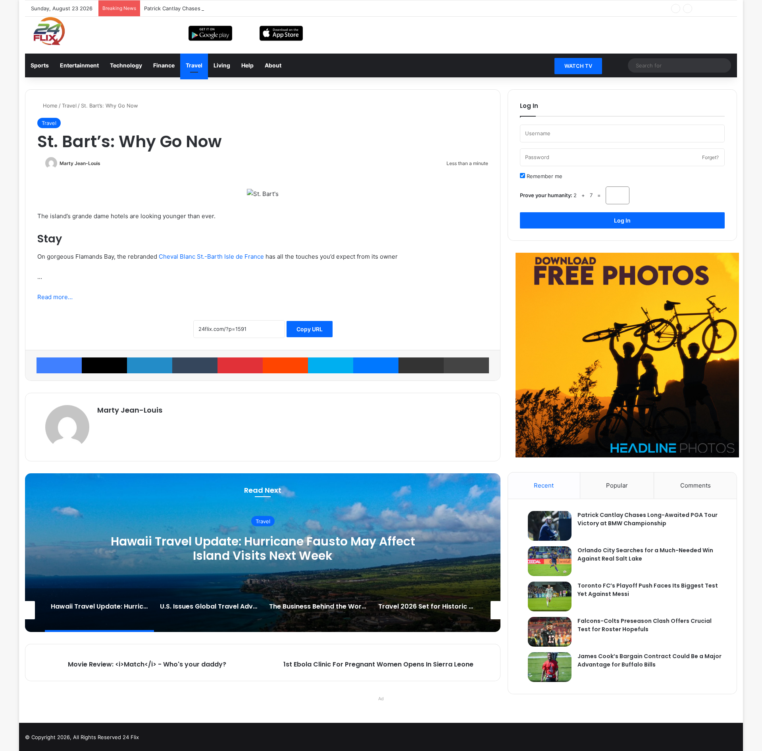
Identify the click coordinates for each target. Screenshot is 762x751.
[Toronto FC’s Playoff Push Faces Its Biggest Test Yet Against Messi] (546, 719)
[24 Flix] (45, 31)
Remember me (543, 176)
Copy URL (309, 440)
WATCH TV (578, 66)
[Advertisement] (262, 347)
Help (247, 65)
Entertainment (79, 65)
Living (222, 65)
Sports (40, 65)
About (273, 65)
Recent (544, 608)
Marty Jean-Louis (80, 163)
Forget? (710, 157)
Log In (622, 220)
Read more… (55, 408)
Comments (695, 608)
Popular (617, 608)
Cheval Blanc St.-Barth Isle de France (211, 256)
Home (50, 105)
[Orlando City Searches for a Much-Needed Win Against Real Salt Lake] (546, 684)
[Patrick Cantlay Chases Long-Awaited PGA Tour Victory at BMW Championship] (546, 649)
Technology (126, 65)
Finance (164, 65)
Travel (194, 65)
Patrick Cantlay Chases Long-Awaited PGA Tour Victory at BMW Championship (241, 8)
